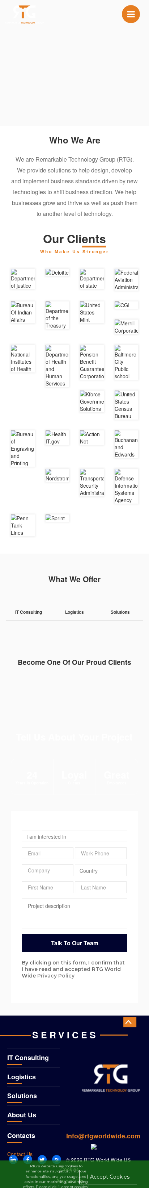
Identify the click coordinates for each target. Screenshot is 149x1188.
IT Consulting (28, 1057)
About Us (21, 1115)
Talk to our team (74, 943)
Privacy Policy (55, 975)
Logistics (21, 1076)
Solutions (22, 1095)
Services (65, 1034)
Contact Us (20, 1154)
